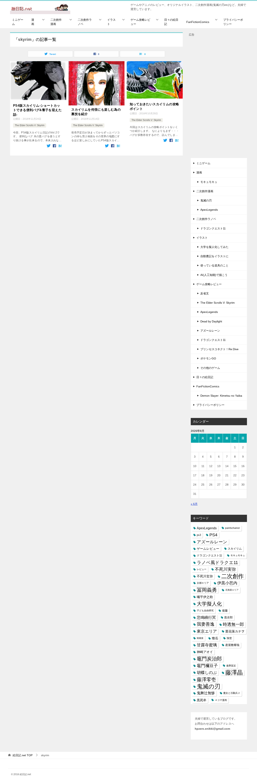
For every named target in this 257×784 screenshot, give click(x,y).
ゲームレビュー (208, 548)
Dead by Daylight (211, 321)
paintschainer (232, 528)
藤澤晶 (234, 673)
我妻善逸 (205, 624)
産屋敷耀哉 (232, 645)
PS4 (213, 534)
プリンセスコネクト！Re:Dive (219, 349)
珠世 (229, 638)
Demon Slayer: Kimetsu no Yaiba (221, 395)
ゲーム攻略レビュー (140, 22)
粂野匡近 (231, 665)
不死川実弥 (225, 569)
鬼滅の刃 (206, 200)
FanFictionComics (197, 22)
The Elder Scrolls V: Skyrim (29, 125)
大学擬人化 (209, 604)
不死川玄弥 (205, 576)
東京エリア (207, 631)
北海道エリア (232, 590)
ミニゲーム (17, 22)
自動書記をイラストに (214, 256)
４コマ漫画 (221, 700)
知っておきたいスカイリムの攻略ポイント (154, 106)
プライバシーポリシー (233, 22)
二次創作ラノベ (85, 22)
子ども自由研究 (205, 610)
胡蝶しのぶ (207, 672)
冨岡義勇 (207, 590)
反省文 (204, 293)
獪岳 (215, 638)
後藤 (225, 610)
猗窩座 (200, 638)
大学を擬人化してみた (214, 247)
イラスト (111, 22)
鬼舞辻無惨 (206, 693)
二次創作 (232, 576)
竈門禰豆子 (207, 665)
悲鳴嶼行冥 (206, 617)
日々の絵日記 (171, 22)
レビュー (201, 569)
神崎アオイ (205, 652)
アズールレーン (210, 330)
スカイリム (235, 548)
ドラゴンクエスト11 (213, 228)
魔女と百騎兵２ (231, 693)
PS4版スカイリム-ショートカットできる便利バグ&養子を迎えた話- (37, 110)
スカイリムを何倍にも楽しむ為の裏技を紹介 (96, 112)
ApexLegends (209, 209)
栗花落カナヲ (235, 631)
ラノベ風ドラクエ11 (217, 562)
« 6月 (194, 503)
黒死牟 (201, 700)
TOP (23, 755)
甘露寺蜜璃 (207, 645)
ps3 (199, 534)
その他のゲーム (210, 367)
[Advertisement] (219, 97)
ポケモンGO (208, 358)
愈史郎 (228, 617)
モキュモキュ (208, 182)
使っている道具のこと (214, 265)
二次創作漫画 (56, 22)
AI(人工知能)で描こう (213, 274)
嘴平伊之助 (205, 597)
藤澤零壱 (206, 679)
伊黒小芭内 (227, 583)
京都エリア (203, 583)
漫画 (32, 22)
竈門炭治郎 (209, 658)
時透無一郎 (233, 624)
